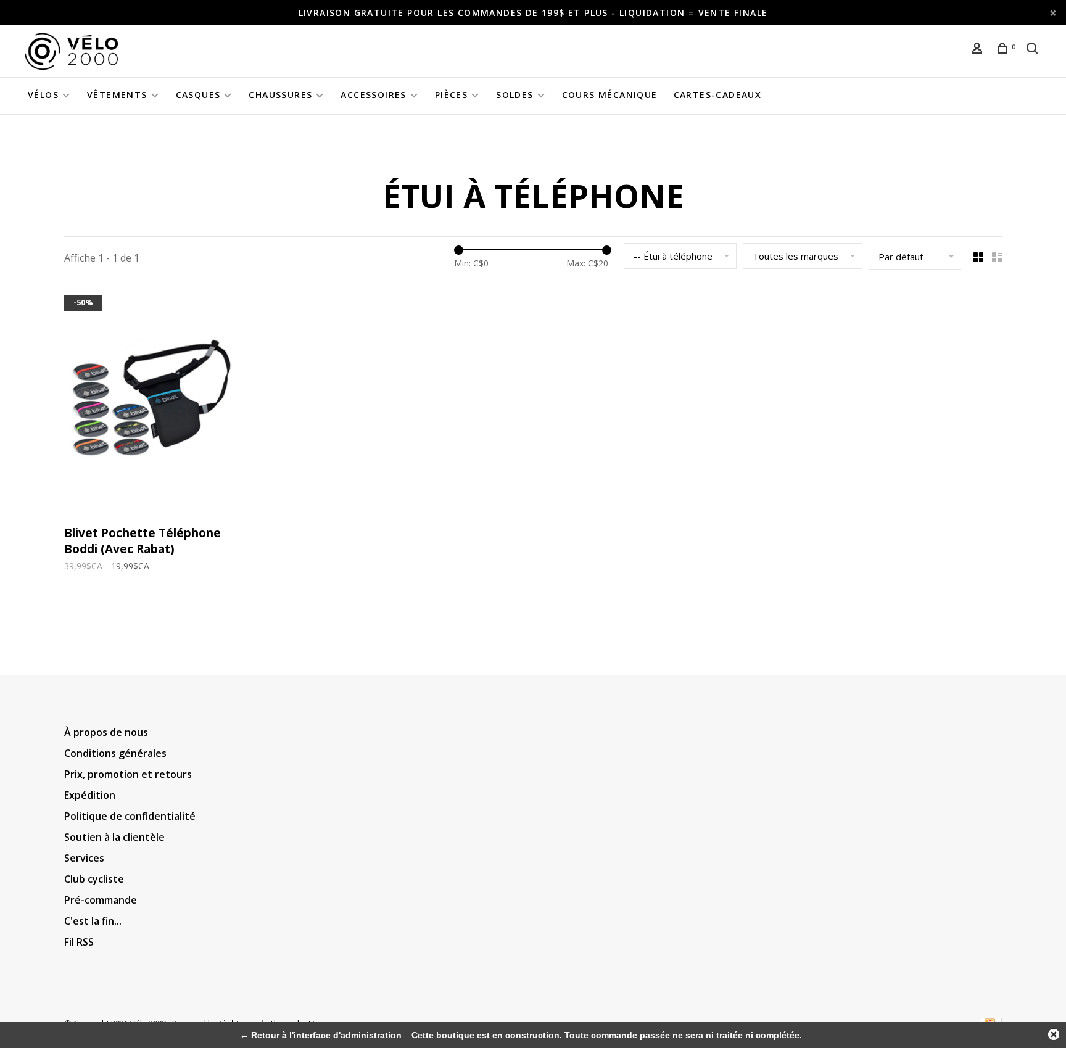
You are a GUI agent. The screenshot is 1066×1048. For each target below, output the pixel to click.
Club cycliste (94, 879)
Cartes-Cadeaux (718, 95)
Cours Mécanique (610, 95)
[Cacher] (1053, 1034)
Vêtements (117, 95)
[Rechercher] (1034, 50)
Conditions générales (115, 753)
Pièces (451, 95)
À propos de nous (106, 732)
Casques (198, 95)
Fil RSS (79, 942)
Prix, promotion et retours (128, 774)
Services (84, 858)
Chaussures (280, 95)
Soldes (514, 95)
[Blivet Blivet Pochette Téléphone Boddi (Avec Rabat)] (150, 402)
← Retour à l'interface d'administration (321, 1035)
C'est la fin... (93, 921)
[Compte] (979, 50)
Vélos (43, 95)
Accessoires (373, 95)
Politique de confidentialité (130, 816)
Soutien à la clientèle (114, 837)
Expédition (89, 795)
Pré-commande (100, 900)
